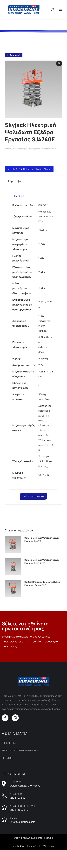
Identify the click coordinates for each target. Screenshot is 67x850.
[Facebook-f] (5, 717)
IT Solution (30, 845)
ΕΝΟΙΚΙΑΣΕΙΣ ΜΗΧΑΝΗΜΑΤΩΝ (20, 750)
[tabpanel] (33, 344)
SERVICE (7, 757)
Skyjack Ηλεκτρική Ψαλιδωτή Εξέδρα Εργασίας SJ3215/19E (42, 562)
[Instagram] (15, 717)
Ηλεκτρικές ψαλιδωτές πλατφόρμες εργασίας (34, 148)
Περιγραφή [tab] (14, 181)
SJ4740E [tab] (18, 196)
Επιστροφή (15, 55)
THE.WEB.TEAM (46, 845)
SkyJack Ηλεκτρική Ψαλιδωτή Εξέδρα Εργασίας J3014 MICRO (42, 584)
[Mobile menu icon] (60, 9)
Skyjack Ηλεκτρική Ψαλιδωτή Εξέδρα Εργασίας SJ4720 (42, 539)
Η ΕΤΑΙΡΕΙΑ (9, 742)
